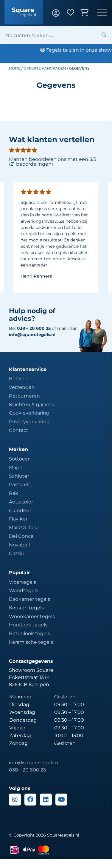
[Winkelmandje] (88, 13)
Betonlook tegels (29, 633)
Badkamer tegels (29, 599)
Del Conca (21, 536)
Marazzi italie (24, 527)
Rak (13, 493)
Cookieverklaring (29, 413)
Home (15, 68)
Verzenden (22, 387)
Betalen (18, 378)
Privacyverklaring (29, 421)
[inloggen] (59, 13)
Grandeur (20, 510)
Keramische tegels (31, 642)
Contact (18, 430)
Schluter (19, 476)
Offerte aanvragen (45, 68)
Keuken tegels (26, 608)
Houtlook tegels (28, 625)
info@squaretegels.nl (32, 334)
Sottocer (19, 459)
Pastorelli (20, 484)
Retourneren (24, 396)
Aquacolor (21, 502)
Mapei (16, 467)
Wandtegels (23, 590)
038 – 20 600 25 (27, 770)
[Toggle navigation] (102, 13)
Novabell (19, 545)
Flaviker (18, 519)
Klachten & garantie (32, 404)
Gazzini (17, 553)
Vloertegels (22, 582)
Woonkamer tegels (32, 616)
